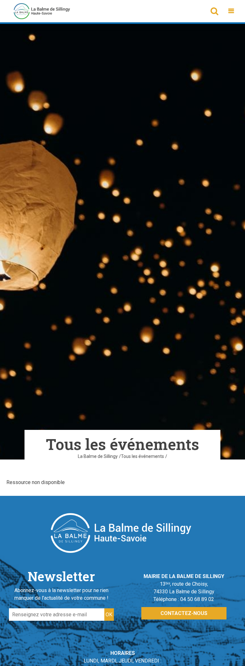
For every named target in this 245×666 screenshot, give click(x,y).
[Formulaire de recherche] (214, 11)
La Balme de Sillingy (98, 456)
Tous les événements (142, 456)
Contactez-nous (183, 613)
